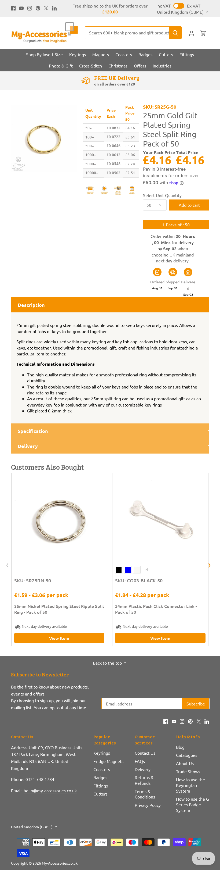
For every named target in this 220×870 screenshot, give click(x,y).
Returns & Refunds (144, 780)
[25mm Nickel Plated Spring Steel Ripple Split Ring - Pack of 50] (59, 521)
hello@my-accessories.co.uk (50, 790)
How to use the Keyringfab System (190, 785)
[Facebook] (13, 7)
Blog (180, 747)
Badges (100, 777)
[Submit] (175, 33)
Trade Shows (188, 771)
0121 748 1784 (39, 779)
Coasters (101, 769)
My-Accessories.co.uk (60, 863)
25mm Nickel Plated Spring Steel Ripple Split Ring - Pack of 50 (59, 609)
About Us (185, 763)
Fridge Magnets (108, 761)
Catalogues (186, 755)
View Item (59, 638)
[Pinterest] (38, 7)
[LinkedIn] (54, 7)
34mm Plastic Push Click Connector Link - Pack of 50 (156, 609)
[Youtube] (21, 7)
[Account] (191, 32)
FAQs (140, 761)
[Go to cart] (203, 32)
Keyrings (101, 752)
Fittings (100, 785)
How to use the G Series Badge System (192, 804)
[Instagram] (29, 7)
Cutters (100, 793)
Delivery (143, 769)
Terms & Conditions (145, 794)
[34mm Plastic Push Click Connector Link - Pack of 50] (160, 521)
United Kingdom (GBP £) (180, 12)
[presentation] (7, 565)
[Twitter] (46, 7)
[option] (44, 138)
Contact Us (145, 752)
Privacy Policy (148, 805)
